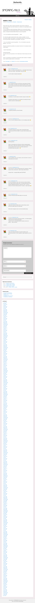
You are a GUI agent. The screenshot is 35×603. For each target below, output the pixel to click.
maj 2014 (4, 445)
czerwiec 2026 (5, 304)
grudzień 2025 (5, 310)
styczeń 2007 (5, 531)
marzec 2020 (5, 377)
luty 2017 (4, 413)
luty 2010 (4, 495)
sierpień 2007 (5, 524)
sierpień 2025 (5, 314)
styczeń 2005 (5, 554)
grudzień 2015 (5, 427)
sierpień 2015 (5, 431)
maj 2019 (4, 387)
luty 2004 (4, 565)
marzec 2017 (5, 412)
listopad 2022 (5, 346)
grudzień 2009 (5, 497)
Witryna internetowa (6, 270)
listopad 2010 (5, 486)
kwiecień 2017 (5, 411)
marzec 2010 (5, 494)
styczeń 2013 (5, 461)
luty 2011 (4, 483)
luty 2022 (4, 355)
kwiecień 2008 (5, 516)
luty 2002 (4, 588)
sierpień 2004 (5, 559)
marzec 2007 (5, 529)
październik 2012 (5, 464)
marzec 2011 (5, 482)
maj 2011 (4, 480)
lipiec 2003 (4, 572)
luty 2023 (4, 343)
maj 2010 (4, 492)
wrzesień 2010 (5, 488)
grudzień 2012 (5, 462)
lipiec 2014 (4, 443)
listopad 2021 (5, 358)
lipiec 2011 (4, 478)
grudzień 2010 (5, 485)
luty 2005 (4, 553)
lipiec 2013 (4, 455)
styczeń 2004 (5, 566)
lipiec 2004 (4, 560)
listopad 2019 (5, 381)
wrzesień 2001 (5, 593)
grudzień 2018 (5, 392)
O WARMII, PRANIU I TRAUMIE (10, 284)
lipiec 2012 (4, 467)
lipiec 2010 (4, 490)
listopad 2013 (5, 451)
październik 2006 (5, 534)
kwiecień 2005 (5, 551)
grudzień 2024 (5, 322)
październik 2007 (5, 522)
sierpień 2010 (5, 489)
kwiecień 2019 (5, 388)
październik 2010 (5, 487)
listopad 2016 (5, 416)
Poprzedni (26, 19)
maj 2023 (4, 340)
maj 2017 (4, 410)
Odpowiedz (5, 76)
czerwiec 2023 (5, 339)
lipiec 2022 (4, 350)
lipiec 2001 (4, 595)
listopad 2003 (5, 568)
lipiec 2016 (4, 420)
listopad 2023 (5, 334)
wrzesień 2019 (5, 383)
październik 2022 (5, 347)
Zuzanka (4, 285)
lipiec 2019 (4, 385)
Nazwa (5, 261)
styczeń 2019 (5, 391)
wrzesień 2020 (5, 371)
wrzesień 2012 (5, 465)
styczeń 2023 (5, 344)
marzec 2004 (5, 564)
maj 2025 (4, 317)
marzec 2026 (5, 307)
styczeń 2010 (5, 496)
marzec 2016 (5, 424)
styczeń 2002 (5, 589)
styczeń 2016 (5, 426)
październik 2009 (5, 499)
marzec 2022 (5, 354)
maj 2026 (4, 305)
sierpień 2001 (5, 594)
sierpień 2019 (5, 384)
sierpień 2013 (5, 454)
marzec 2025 (5, 319)
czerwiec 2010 (5, 491)
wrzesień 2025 (5, 313)
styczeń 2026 (5, 309)
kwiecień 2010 (5, 493)
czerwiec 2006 (5, 538)
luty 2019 (4, 390)
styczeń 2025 (5, 321)
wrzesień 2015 (5, 430)
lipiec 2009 (4, 502)
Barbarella (17, 2)
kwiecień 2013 (5, 458)
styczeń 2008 (5, 519)
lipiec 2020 (4, 373)
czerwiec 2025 (5, 316)
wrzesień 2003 (5, 570)
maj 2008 (4, 515)
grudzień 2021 (5, 357)
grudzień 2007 (5, 520)
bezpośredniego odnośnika (24, 61)
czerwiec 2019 (5, 386)
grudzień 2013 (5, 450)
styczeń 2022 (5, 356)
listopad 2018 (5, 393)
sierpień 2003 (5, 571)
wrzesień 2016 (5, 418)
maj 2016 (4, 422)
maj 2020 (4, 375)
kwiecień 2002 (5, 586)
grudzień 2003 (5, 567)
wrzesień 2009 (5, 500)
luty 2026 (4, 308)
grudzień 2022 (5, 345)
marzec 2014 (5, 447)
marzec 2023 (5, 342)
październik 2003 (5, 569)
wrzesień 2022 (5, 348)
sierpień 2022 (5, 349)
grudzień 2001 (5, 590)
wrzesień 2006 (5, 535)
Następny (30, 19)
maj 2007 (4, 527)
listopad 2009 (5, 498)
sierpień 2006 (5, 536)
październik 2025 (5, 312)
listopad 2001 (5, 591)
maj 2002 (4, 585)
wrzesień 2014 (5, 441)
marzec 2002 (5, 587)
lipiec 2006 (4, 537)
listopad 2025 (5, 311)
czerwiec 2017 (5, 409)
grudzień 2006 (5, 532)
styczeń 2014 (5, 449)
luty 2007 (4, 530)
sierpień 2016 (5, 419)
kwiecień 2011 (5, 481)
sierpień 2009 (5, 501)
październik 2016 (5, 417)
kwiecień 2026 (5, 306)
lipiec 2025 (4, 315)
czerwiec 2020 (5, 374)
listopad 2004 (5, 556)
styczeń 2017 (5, 414)
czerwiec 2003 (5, 573)
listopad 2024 (5, 323)
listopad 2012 (5, 463)
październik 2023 (5, 335)
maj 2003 (4, 574)
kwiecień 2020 (5, 376)
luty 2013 (4, 460)
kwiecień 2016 (5, 423)
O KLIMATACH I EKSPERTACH (10, 283)
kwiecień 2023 (5, 341)
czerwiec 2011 (5, 479)
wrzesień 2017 (5, 406)
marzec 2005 (5, 552)
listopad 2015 (5, 428)
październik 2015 (5, 429)
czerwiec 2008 (5, 514)
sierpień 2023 (5, 337)
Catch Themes (21, 601)
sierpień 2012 (5, 466)
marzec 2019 (5, 389)
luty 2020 (4, 378)
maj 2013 (4, 457)
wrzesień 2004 (5, 558)
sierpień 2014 (5, 442)
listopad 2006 (5, 533)
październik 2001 (5, 592)
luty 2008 (4, 518)
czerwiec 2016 (5, 421)
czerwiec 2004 (5, 561)
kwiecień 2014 (5, 446)
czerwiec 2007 (5, 526)
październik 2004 (5, 557)
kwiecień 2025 (5, 318)
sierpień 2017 (5, 407)
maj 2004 (4, 562)
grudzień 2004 (5, 555)
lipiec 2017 (4, 408)
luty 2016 (4, 425)
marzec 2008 (5, 517)
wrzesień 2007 (5, 523)
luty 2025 (4, 320)
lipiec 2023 (4, 338)
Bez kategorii (8, 61)
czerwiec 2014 (5, 444)
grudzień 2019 (5, 380)
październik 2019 (5, 382)
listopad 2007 (5, 521)
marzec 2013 (5, 459)
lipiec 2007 (4, 525)
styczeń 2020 (5, 379)
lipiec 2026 (4, 303)
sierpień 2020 (5, 372)
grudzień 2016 (5, 415)
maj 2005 (4, 550)
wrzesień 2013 (5, 453)
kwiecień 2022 (5, 353)
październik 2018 (5, 394)
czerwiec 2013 (5, 456)
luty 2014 (4, 448)
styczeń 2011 (5, 484)
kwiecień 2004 (5, 563)
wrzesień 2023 (5, 336)
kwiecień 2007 (5, 528)
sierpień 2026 (5, 302)
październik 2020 (5, 370)
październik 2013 (5, 452)
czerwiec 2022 (5, 351)
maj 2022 (4, 352)
